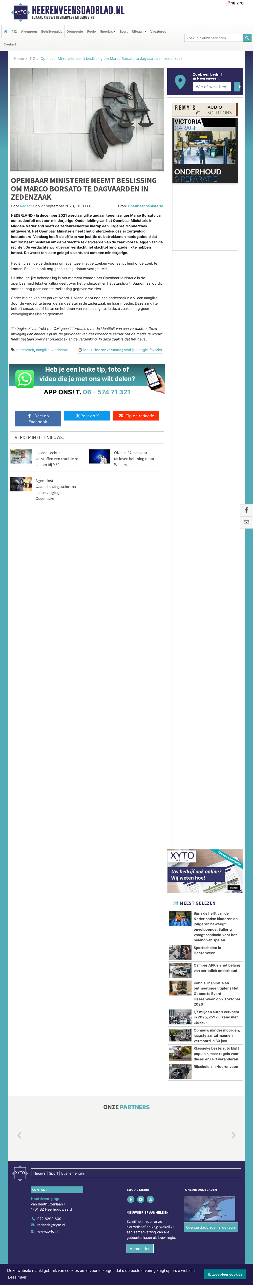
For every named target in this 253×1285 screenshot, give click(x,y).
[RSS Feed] (150, 712)
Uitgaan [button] (138, 31)
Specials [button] (106, 31)
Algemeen (29, 31)
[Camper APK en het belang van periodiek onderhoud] (180, 483)
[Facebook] (131, 712)
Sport (123, 31)
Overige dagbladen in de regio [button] (211, 740)
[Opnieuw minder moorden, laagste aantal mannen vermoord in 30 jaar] (180, 548)
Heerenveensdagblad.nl (78, 10)
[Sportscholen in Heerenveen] (180, 465)
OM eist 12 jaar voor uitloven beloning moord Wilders (135, 458)
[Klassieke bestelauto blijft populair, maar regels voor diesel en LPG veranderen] (180, 566)
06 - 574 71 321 (106, 392)
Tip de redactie (140, 415)
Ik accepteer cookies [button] (225, 1274)
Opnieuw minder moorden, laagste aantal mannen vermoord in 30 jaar (217, 548)
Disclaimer (199, 791)
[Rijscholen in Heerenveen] (180, 584)
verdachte (59, 350)
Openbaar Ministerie (145, 206)
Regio (91, 31)
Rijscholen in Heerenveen (216, 579)
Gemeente (74, 31)
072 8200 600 (49, 732)
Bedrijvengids (51, 31)
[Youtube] (141, 712)
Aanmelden (140, 761)
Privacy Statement (224, 791)
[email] (246, 522)
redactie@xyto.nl (51, 738)
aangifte (42, 350)
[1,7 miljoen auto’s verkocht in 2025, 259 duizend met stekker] (180, 530)
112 (14, 31)
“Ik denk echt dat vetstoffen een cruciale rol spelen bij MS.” (58, 458)
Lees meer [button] (17, 1277)
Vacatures (158, 31)
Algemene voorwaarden (169, 791)
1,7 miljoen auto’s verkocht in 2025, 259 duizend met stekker (216, 530)
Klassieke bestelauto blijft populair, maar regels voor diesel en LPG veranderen (216, 566)
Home (19, 58)
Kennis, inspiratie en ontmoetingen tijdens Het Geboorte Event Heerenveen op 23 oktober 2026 (217, 506)
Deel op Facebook (39, 418)
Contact (9, 44)
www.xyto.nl (47, 744)
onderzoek (25, 350)
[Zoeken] (247, 38)
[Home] (6, 31)
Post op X (90, 415)
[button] (14, 648)
